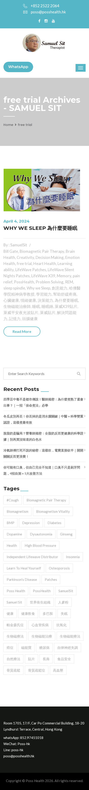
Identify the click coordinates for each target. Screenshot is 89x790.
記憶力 (15, 318)
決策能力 (45, 300)
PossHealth (24, 282)
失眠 (64, 613)
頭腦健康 (30, 318)
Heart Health (44, 263)
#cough (13, 500)
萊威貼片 (47, 312)
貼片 (31, 659)
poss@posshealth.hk (48, 12)
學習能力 (44, 294)
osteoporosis (59, 568)
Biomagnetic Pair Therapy (42, 251)
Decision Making (50, 257)
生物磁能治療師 (17, 306)
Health (12, 545)
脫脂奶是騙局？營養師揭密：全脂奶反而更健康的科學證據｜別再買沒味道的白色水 (43, 436)
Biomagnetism (17, 511)
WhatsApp (18, 67)
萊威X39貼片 (66, 306)
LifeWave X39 (43, 275)
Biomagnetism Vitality (53, 511)
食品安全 (64, 659)
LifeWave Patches (30, 269)
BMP (10, 523)
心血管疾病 (40, 625)
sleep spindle (14, 288)
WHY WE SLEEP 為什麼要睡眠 (40, 228)
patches (51, 579)
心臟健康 (11, 300)
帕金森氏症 (15, 625)
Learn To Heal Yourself (24, 568)
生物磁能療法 (70, 636)
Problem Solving (49, 282)
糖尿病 (44, 647)
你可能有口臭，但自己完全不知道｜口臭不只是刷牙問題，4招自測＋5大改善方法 (41, 470)
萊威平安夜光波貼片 (20, 312)
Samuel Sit (14, 602)
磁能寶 (26, 647)
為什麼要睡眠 (66, 300)
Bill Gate (10, 251)
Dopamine (14, 534)
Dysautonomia (41, 534)
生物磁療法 (15, 636)
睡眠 (36, 306)
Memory (64, 275)
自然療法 (13, 659)
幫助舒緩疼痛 (64, 294)
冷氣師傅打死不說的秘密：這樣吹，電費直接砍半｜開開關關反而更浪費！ (43, 453)
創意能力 (59, 288)
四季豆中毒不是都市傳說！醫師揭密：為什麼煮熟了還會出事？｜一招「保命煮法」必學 (43, 402)
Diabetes (54, 523)
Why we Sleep (38, 288)
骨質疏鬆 (13, 670)
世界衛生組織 (40, 602)
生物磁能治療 (41, 636)
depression (31, 523)
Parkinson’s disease (22, 579)
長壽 (46, 659)
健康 (10, 613)
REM (69, 282)
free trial (25, 125)
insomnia (73, 557)
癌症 (10, 647)
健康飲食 (28, 613)
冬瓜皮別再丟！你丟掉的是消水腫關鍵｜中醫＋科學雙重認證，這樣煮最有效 (43, 419)
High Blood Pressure (40, 545)
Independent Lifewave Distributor (32, 557)
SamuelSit (65, 591)
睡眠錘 (47, 306)
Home (8, 125)
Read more (22, 331)
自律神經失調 (67, 647)
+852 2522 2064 (45, 5)
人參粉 (63, 602)
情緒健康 (28, 300)
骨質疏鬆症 (36, 670)
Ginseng (66, 534)
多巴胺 (48, 613)
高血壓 (58, 670)
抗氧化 (61, 625)
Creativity (25, 257)
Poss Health (16, 591)
